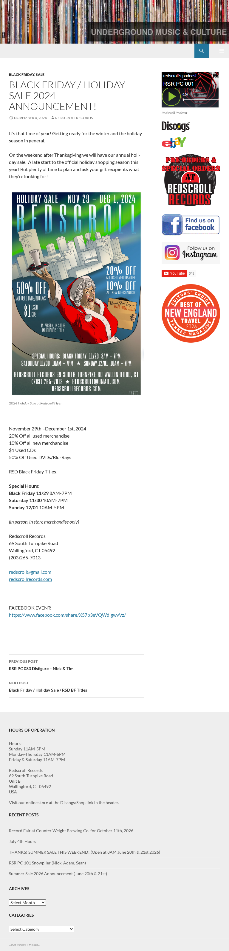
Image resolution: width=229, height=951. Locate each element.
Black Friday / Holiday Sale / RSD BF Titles (48, 687)
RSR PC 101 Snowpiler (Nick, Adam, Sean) (47, 862)
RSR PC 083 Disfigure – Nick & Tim (41, 665)
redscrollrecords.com (30, 579)
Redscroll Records (74, 118)
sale (40, 74)
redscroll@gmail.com (30, 572)
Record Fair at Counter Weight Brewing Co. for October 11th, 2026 (71, 830)
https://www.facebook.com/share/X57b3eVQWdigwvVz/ (67, 615)
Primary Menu (222, 51)
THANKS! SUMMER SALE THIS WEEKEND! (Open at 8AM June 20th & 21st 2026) (84, 852)
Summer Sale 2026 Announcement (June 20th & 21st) (58, 873)
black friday (21, 74)
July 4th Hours (22, 841)
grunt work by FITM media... (25, 944)
